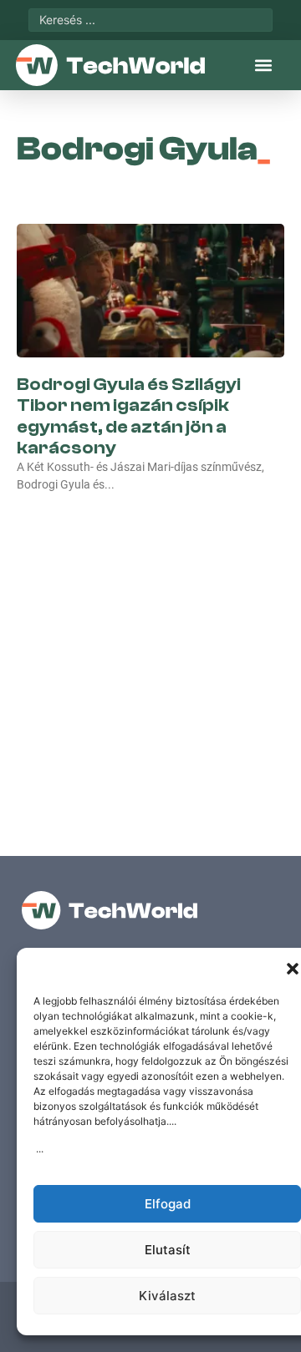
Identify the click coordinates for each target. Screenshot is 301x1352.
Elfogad (168, 1204)
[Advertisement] (150, 656)
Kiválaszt (167, 1296)
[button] (292, 968)
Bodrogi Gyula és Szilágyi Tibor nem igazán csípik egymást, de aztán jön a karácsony (129, 416)
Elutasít (168, 1250)
